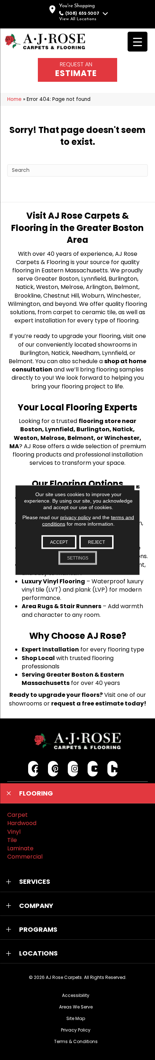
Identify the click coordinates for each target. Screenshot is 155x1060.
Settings (77, 558)
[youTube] (93, 768)
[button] (77, 793)
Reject (96, 542)
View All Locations (77, 19)
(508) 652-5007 (82, 13)
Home (14, 99)
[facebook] (33, 768)
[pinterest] (53, 768)
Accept (59, 542)
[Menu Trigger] (137, 42)
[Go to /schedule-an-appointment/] (77, 70)
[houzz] (112, 768)
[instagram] (73, 768)
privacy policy (75, 517)
